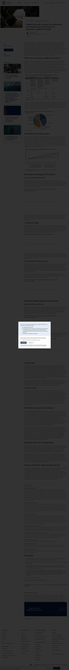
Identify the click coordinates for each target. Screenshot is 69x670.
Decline (31, 342)
